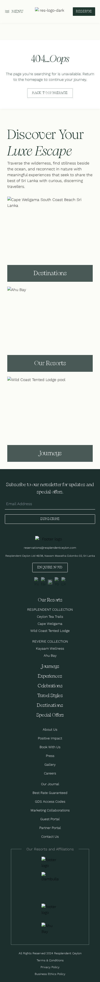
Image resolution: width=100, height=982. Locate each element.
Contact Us (50, 836)
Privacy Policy (50, 967)
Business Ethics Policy (50, 974)
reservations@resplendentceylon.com (50, 548)
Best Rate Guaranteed (50, 792)
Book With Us (50, 747)
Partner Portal (50, 827)
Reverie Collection (50, 641)
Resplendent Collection (50, 609)
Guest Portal (50, 819)
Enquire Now (50, 567)
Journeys (50, 666)
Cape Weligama (50, 623)
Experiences (50, 676)
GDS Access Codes (50, 801)
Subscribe (50, 519)
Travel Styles (50, 695)
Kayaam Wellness (50, 648)
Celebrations (50, 686)
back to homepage (49, 93)
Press (50, 755)
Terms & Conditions (50, 960)
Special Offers (50, 715)
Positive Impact (50, 738)
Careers (50, 773)
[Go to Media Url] (50, 909)
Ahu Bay (50, 655)
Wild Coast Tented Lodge (50, 630)
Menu (17, 11)
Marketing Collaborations (50, 810)
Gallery (50, 764)
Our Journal (50, 784)
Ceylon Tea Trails (50, 616)
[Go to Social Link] (36, 582)
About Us (50, 729)
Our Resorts (50, 600)
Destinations (50, 705)
